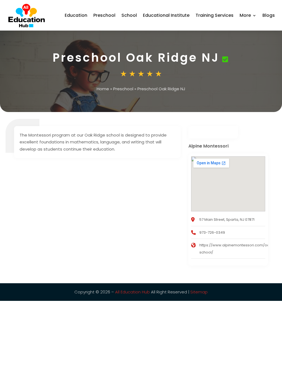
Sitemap (199, 292)
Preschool (104, 15)
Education (76, 15)
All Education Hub (132, 292)
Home (103, 89)
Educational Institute (166, 15)
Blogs (268, 15)
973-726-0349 (212, 232)
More (245, 15)
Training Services (215, 15)
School (129, 15)
